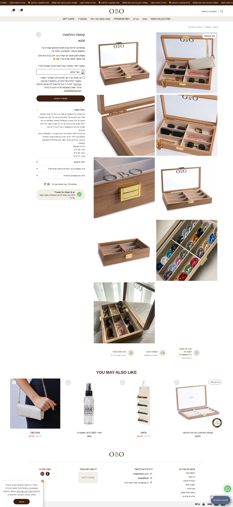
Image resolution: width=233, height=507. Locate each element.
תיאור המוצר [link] (79, 109)
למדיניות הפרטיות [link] (25, 491)
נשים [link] (145, 19)
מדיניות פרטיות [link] (189, 496)
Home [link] (215, 27)
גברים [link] (136, 19)
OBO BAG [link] (35, 432)
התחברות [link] (213, 11)
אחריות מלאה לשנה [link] (207, 2)
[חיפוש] (221, 11)
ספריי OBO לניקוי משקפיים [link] (89, 432)
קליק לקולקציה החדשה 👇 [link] (157, 2)
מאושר (21, 501)
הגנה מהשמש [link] (79, 161)
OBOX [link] (144, 432)
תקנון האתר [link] (190, 484)
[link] (20, 11)
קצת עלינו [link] (191, 488)
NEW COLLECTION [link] (160, 19)
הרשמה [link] (204, 11)
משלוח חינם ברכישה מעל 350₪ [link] (184, 2)
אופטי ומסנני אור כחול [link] (100, 19)
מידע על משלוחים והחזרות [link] (74, 175)
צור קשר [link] (192, 476)
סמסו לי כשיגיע (60, 98)
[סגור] (42, 481)
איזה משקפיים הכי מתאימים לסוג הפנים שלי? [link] (66, 168)
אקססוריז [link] (82, 19)
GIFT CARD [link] (68, 19)
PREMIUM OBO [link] (121, 19)
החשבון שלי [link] (190, 472)
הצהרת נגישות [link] (189, 480)
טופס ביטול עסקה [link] (188, 492)
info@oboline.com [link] (72, 90)
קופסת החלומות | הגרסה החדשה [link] (198, 432)
